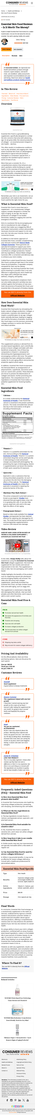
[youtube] (27, 1100)
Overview (4, 94)
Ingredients (5, 96)
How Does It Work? (22, 94)
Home (3, 11)
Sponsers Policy (21, 1068)
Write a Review (6, 49)
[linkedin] (19, 1100)
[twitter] (23, 1100)
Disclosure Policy (21, 1073)
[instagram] (11, 1100)
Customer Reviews (13, 98)
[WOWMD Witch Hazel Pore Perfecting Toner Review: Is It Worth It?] (17, 996)
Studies (21, 498)
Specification (6, 100)
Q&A (20, 56)
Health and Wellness (14, 11)
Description (6, 56)
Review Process (6, 1065)
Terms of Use (20, 1065)
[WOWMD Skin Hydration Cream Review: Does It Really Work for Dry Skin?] (17, 1015)
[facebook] (7, 1100)
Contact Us (4, 1070)
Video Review (14, 96)
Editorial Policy (20, 1070)
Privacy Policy (20, 1076)
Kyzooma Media (13, 1112)
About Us (4, 1068)
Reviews (14, 56)
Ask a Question (18, 49)
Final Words (14, 100)
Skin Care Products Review (9, 13)
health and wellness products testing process (17, 79)
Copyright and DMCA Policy (24, 1062)
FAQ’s (21, 98)
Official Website (17, 295)
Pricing (4, 98)
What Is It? (12, 94)
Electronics (4, 1059)
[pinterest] (15, 1100)
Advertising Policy (21, 1059)
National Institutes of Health (16, 400)
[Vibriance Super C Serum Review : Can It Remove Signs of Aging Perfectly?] (17, 1035)
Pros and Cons (24, 96)
